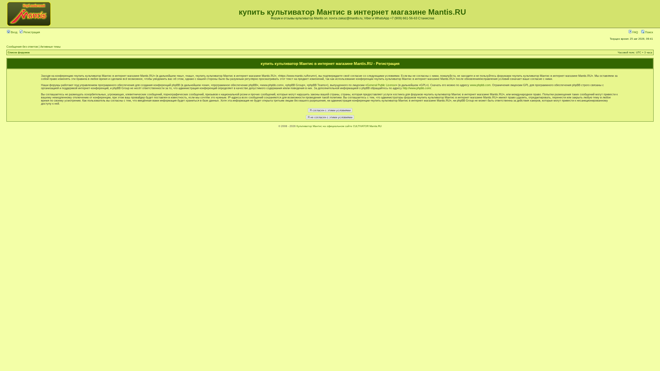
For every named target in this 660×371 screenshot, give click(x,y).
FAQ (635, 32)
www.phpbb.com (480, 85)
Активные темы (50, 46)
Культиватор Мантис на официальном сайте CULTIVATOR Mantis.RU (339, 126)
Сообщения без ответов (22, 46)
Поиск (648, 32)
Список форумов (19, 52)
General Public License (381, 85)
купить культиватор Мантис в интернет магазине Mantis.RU (352, 12)
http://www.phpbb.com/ (417, 88)
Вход (13, 32)
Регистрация (31, 32)
